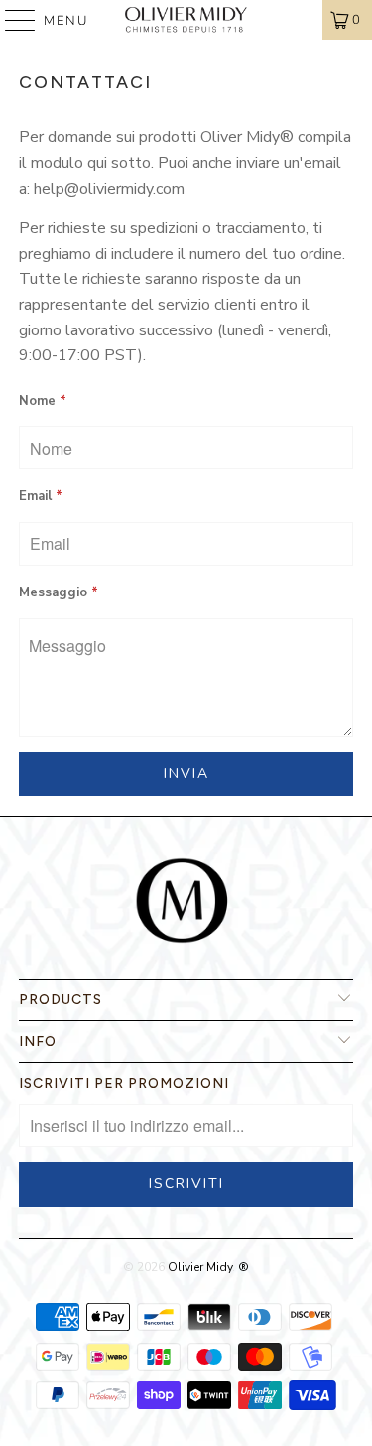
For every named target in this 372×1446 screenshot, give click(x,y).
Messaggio (58, 592)
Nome (42, 401)
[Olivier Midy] (186, 20)
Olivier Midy (200, 1267)
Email (40, 496)
